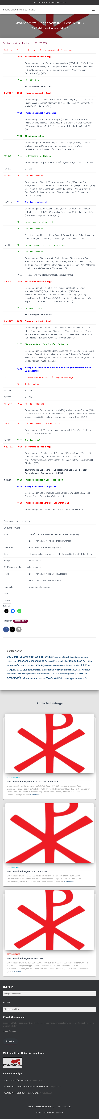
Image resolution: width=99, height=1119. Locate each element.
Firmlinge (31, 665)
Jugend (11, 669)
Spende (70, 673)
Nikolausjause (11, 674)
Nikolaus (86, 669)
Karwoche (20, 670)
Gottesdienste (61, 2)
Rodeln (53, 674)
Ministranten (51, 669)
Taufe (49, 678)
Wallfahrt (59, 678)
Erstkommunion (73, 661)
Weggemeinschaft (76, 678)
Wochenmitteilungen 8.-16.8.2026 (25, 958)
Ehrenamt (49, 661)
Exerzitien (87, 661)
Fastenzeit (22, 665)
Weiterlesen (35, 795)
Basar (86, 657)
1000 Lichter (40, 656)
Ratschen (47, 674)
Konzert (35, 670)
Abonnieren (10, 1041)
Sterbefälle (16, 678)
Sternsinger (32, 678)
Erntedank (58, 661)
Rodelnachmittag (61, 674)
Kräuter (41, 670)
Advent (50, 657)
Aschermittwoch (62, 657)
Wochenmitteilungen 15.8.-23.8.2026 (27, 871)
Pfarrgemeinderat (29, 674)
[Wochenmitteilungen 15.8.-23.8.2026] (49, 833)
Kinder (27, 669)
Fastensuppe (12, 665)
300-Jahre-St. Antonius (20, 656)
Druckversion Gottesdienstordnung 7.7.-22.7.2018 (25, 43)
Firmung (39, 665)
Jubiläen (85, 665)
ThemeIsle (59, 1113)
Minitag (73, 670)
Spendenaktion (80, 673)
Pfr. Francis (40, 674)
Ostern (20, 673)
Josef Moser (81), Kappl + (16, 1080)
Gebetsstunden (73, 665)
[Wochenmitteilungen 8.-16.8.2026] (49, 920)
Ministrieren (64, 669)
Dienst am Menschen (28, 661)
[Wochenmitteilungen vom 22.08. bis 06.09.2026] (49, 743)
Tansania (42, 679)
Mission (78, 670)
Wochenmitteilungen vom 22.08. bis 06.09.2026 (33, 781)
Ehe (42, 660)
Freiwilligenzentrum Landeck (54, 665)
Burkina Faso (11, 661)
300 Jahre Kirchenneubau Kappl (44, 2)
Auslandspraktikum (77, 657)
